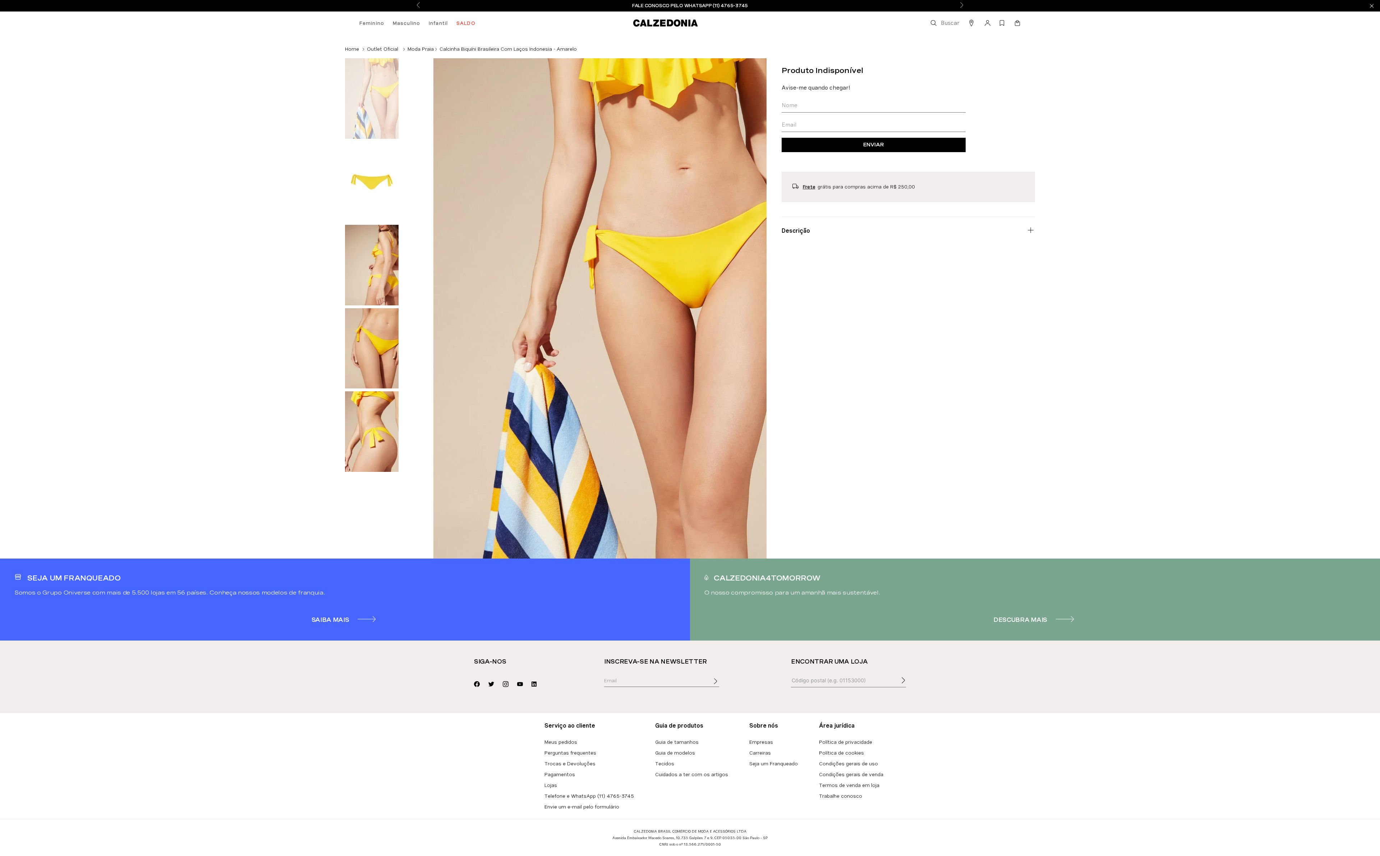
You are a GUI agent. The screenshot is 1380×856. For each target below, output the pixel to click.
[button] (944, 23)
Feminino (371, 23)
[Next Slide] (961, 5)
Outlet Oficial (382, 49)
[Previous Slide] (418, 5)
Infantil (438, 23)
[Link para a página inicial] (352, 48)
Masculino (406, 23)
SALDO (465, 23)
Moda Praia (421, 49)
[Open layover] (722, 686)
